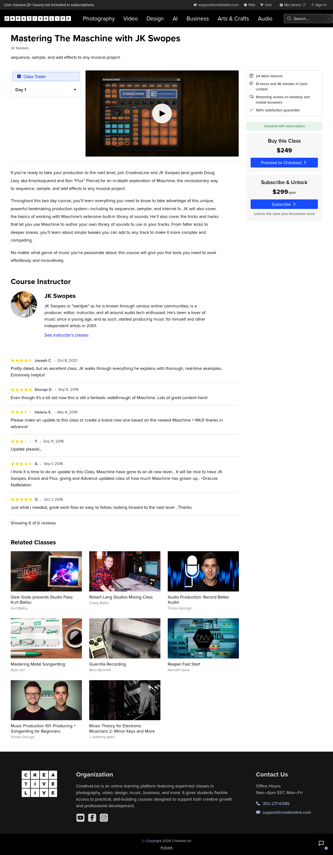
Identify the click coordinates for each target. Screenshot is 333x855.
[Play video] (162, 113)
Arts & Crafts (233, 18)
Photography (99, 18)
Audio (265, 18)
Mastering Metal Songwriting (38, 664)
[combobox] (308, 18)
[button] (321, 843)
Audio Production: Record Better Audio (198, 599)
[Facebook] (92, 817)
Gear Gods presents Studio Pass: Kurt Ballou (42, 599)
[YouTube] (80, 817)
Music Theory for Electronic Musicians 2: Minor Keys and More (122, 728)
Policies (167, 847)
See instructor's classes (66, 335)
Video (130, 18)
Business (197, 18)
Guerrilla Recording (107, 664)
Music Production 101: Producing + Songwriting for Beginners (43, 728)
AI (175, 18)
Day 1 (20, 90)
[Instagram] (103, 817)
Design (155, 18)
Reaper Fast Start (184, 664)
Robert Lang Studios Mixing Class (121, 597)
